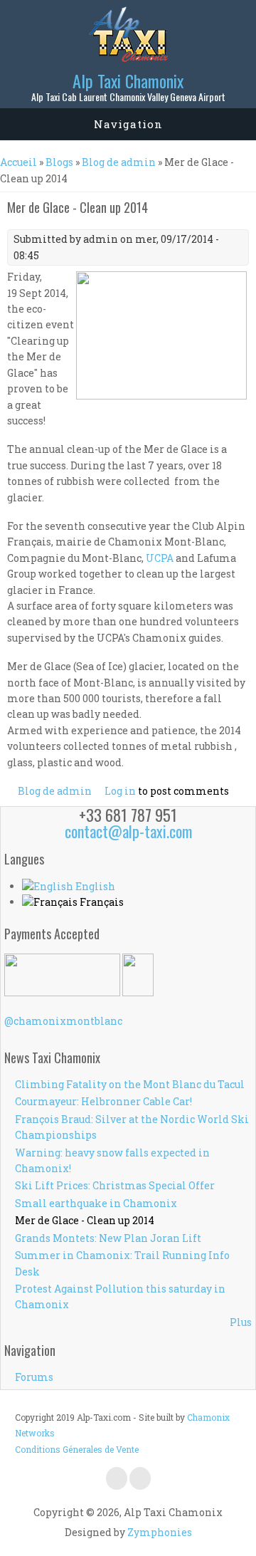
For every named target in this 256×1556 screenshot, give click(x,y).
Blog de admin (119, 162)
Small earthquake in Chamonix (96, 1203)
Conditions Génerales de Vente (77, 1449)
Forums (34, 1377)
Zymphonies (159, 1532)
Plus (241, 1322)
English (94, 886)
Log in (120, 791)
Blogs (59, 162)
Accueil (18, 162)
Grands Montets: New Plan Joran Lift (108, 1238)
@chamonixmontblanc (63, 1021)
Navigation (128, 124)
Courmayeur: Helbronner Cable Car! (103, 1101)
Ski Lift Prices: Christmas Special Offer (115, 1185)
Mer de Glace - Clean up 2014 (84, 1220)
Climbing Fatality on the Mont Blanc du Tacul (130, 1084)
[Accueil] (128, 59)
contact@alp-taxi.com (128, 831)
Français (101, 902)
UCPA (160, 558)
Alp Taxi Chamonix (128, 80)
